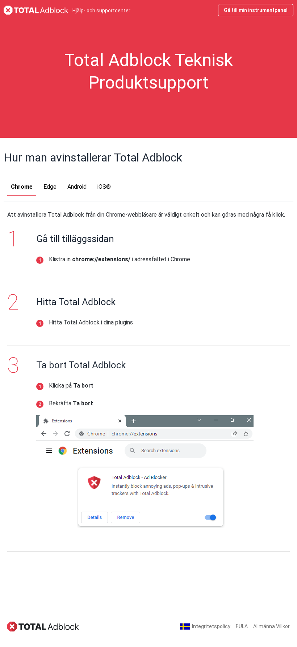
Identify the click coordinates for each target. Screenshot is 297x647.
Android (77, 186)
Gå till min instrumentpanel (256, 10)
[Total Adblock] (43, 626)
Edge (50, 186)
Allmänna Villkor (271, 626)
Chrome (22, 186)
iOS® (104, 186)
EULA (242, 626)
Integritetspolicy (211, 626)
